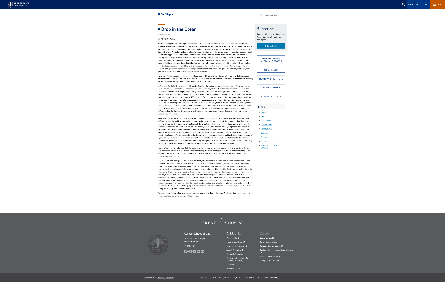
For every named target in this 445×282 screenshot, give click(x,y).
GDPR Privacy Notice (221, 278)
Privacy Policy (206, 278)
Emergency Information (236, 246)
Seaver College (266, 238)
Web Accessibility (271, 278)
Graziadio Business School (270, 246)
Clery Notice (236, 278)
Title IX (259, 278)
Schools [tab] (265, 233)
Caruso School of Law (268, 242)
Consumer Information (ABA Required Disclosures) (237, 259)
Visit (418, 4)
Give (426, 4)
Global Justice (271, 69)
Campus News (266, 124)
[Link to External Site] (222, 222)
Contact (264, 141)
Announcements (267, 137)
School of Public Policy (269, 256)
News (263, 116)
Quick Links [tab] (234, 233)
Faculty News (266, 129)
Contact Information (235, 254)
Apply (410, 4)
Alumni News (266, 120)
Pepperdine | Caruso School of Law (18, 3)
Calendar (264, 133)
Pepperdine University (165, 278)
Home (263, 112)
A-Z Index (230, 264)
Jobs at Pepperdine (234, 250)
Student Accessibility (235, 242)
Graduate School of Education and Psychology (278, 250)
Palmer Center (271, 87)
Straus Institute (271, 96)
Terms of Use (249, 278)
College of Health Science (270, 260)
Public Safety (232, 238)
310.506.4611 (190, 245)
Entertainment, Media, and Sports (271, 59)
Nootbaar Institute (271, 78)
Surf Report (167, 14)
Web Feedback (232, 268)
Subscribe (271, 45)
